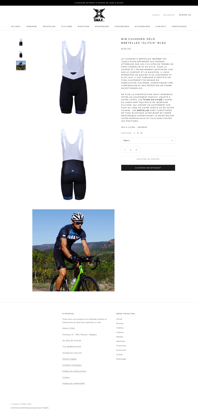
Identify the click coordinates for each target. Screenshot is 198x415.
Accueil (16, 26)
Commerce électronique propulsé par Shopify (30, 408)
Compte (156, 15)
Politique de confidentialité (73, 383)
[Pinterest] (141, 133)
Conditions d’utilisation (72, 365)
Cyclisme (66, 26)
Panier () (185, 15)
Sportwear (102, 26)
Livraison (66, 377)
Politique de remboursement (74, 371)
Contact (161, 26)
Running (32, 26)
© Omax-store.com (21, 404)
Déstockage (179, 26)
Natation (83, 26)
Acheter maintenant (148, 168)
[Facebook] (134, 133)
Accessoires (142, 26)
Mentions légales (69, 359)
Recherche (169, 15)
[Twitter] (138, 133)
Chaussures (122, 26)
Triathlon (49, 26)
